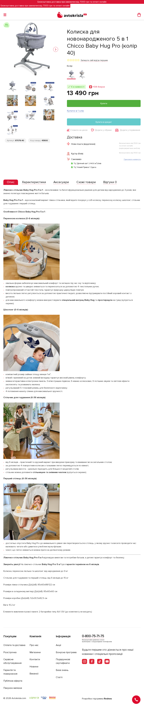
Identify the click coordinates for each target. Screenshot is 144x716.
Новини (34, 666)
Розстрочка (9, 652)
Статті (59, 677)
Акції (58, 645)
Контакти (35, 659)
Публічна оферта (12, 680)
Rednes (108, 698)
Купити (103, 103)
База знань (62, 670)
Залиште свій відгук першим (94, 60)
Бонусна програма (66, 652)
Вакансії (34, 673)
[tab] (10, 182)
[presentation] (10, 182)
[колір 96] (82, 74)
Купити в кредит (104, 122)
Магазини (35, 652)
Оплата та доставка (14, 645)
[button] (55, 49)
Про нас (34, 645)
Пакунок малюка (12, 688)
